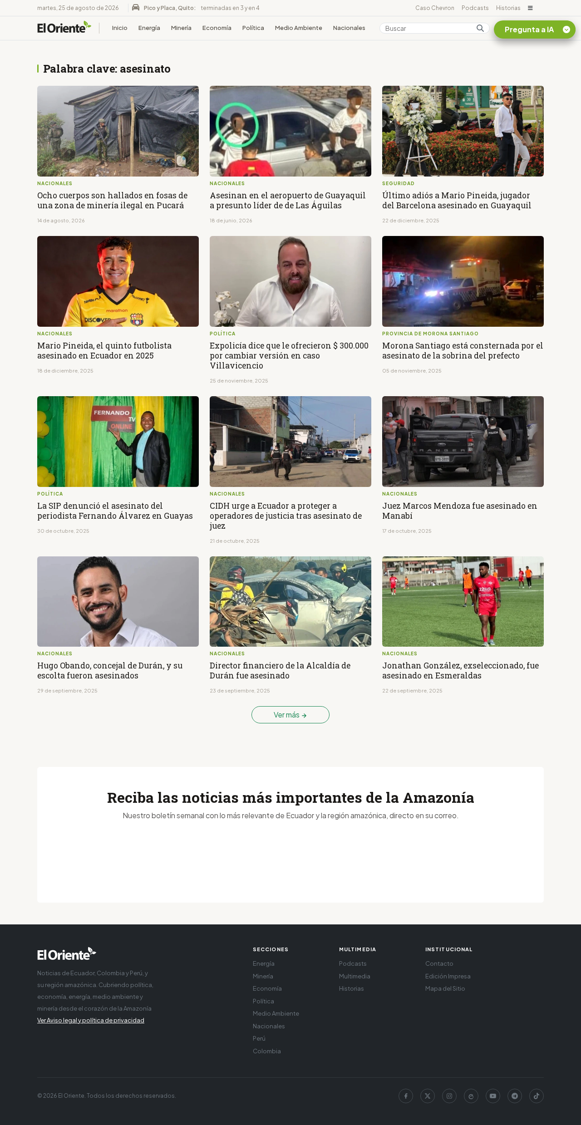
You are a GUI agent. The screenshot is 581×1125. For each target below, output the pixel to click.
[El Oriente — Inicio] (64, 28)
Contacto (439, 963)
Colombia (267, 1051)
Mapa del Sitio (445, 988)
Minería (181, 27)
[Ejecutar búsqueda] (480, 28)
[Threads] (471, 1096)
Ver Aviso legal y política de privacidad (90, 1020)
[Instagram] (449, 1096)
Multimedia (354, 976)
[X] (427, 1096)
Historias (508, 8)
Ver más (287, 714)
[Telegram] (514, 1096)
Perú (259, 1038)
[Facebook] (406, 1096)
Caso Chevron (434, 8)
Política (253, 27)
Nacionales (349, 27)
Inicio (120, 27)
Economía (216, 27)
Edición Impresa (448, 976)
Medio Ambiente (298, 27)
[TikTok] (536, 1096)
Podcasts (475, 8)
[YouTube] (493, 1096)
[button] (530, 8)
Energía (149, 27)
